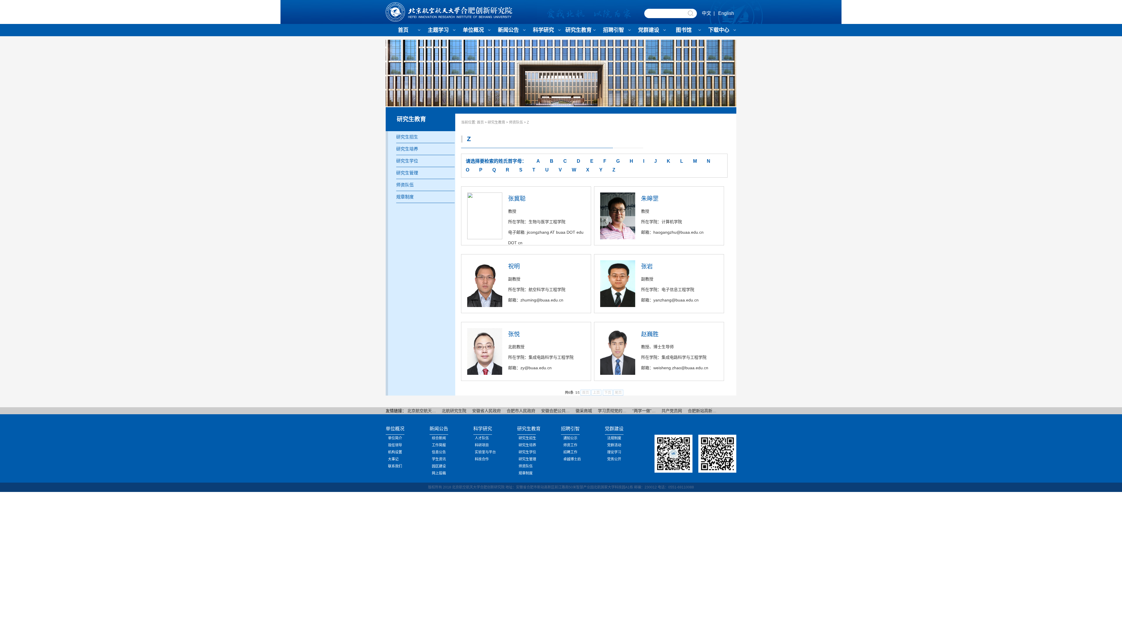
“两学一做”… (644, 410)
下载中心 (718, 30)
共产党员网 (672, 410)
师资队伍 (516, 122)
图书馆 (684, 30)
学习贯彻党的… (612, 410)
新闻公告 (508, 30)
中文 (706, 13)
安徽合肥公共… (555, 410)
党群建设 (648, 30)
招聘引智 (613, 30)
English (726, 13)
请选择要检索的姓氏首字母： (496, 161)
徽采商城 (584, 410)
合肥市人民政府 (521, 410)
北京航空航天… (421, 410)
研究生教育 (578, 30)
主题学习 (438, 30)
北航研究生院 (454, 410)
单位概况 (473, 30)
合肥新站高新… (702, 410)
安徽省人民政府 (486, 410)
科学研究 (543, 30)
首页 (403, 30)
